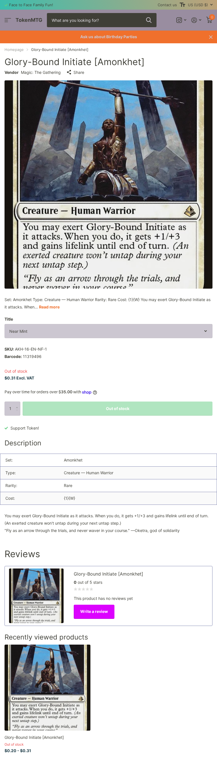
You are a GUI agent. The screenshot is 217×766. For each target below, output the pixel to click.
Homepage (14, 49)
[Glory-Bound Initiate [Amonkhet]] (47, 688)
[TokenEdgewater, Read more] (181, 20)
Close (211, 37)
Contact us (167, 5)
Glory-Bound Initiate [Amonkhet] (34, 737)
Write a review (94, 611)
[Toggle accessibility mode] (182, 4)
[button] (18, 404)
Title (9, 319)
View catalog (8, 20)
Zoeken (149, 20)
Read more (49, 306)
